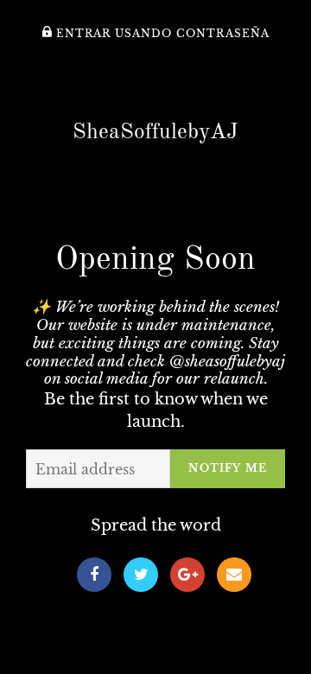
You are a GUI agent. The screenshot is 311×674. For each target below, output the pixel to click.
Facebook (94, 574)
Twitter (141, 574)
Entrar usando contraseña (161, 34)
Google (187, 574)
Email (234, 574)
